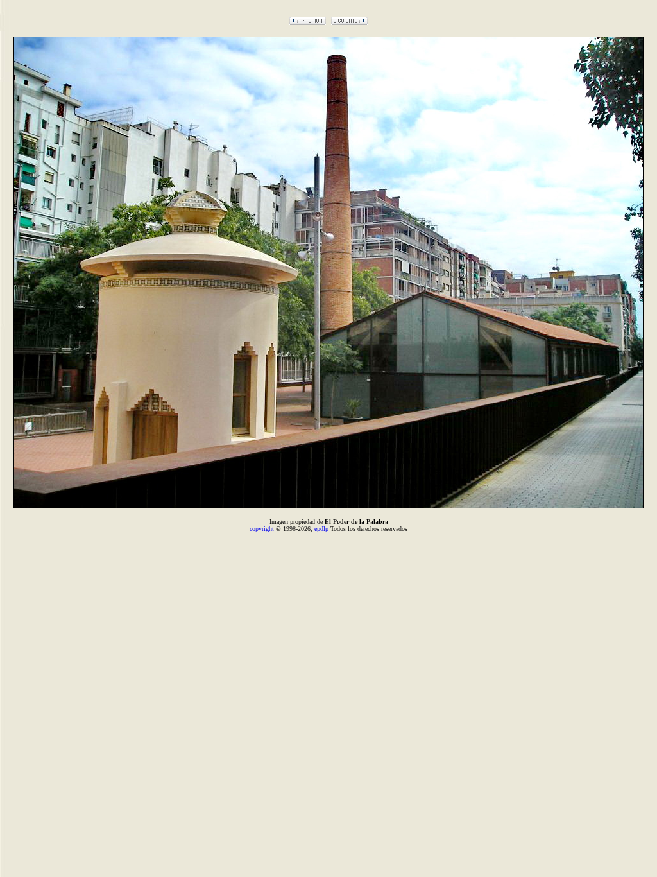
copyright (262, 528)
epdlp (321, 528)
